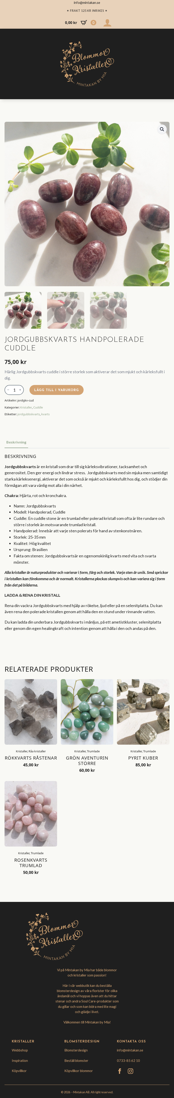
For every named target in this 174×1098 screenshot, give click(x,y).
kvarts (45, 414)
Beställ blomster (76, 1060)
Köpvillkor (19, 1071)
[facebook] (119, 1071)
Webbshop (20, 1050)
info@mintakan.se (130, 1050)
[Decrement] (8, 390)
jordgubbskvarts (28, 414)
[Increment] (20, 390)
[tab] (16, 442)
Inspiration (20, 1060)
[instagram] (130, 1071)
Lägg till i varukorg (56, 390)
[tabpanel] (87, 553)
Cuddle (38, 407)
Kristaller (26, 407)
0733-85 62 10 (128, 1060)
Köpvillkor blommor (78, 1071)
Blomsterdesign (76, 1050)
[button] (162, 129)
